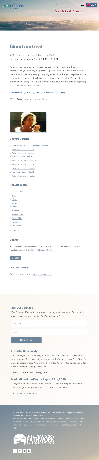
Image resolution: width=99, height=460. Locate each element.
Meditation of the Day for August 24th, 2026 (38, 379)
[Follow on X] (20, 451)
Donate (15, 258)
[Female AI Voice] (42, 99)
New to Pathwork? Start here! (69, 11)
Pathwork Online (53, 355)
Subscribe (26, 340)
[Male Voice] (28, 99)
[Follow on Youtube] (24, 451)
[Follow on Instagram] (29, 451)
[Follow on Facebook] (15, 451)
